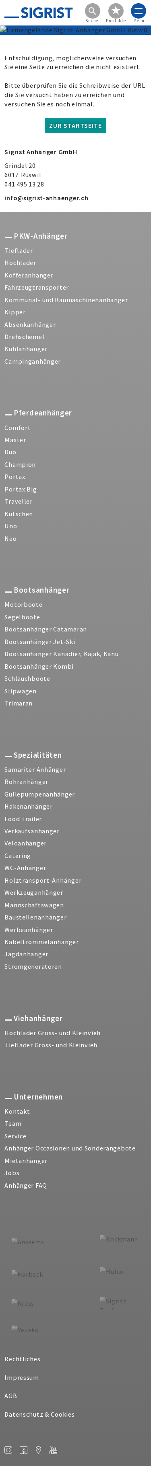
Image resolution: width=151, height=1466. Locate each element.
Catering (17, 856)
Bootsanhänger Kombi (39, 666)
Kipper (14, 312)
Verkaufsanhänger (32, 831)
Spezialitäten (38, 755)
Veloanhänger (25, 843)
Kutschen (18, 514)
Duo (10, 452)
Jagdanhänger (26, 954)
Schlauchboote (27, 678)
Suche (91, 21)
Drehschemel (24, 337)
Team (12, 1123)
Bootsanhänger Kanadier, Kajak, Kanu (61, 654)
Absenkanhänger (30, 324)
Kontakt (17, 1111)
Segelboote (22, 617)
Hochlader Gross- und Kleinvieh (52, 1033)
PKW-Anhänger (40, 236)
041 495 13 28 (24, 184)
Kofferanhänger (28, 275)
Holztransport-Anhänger (42, 880)
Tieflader (18, 250)
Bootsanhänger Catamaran (45, 629)
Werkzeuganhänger (33, 892)
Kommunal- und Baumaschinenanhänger (66, 300)
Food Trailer (23, 819)
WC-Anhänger (25, 868)
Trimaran (18, 703)
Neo (10, 538)
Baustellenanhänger (35, 917)
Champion (20, 464)
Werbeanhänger (28, 930)
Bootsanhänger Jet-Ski (39, 642)
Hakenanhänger (28, 806)
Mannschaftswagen (34, 905)
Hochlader (20, 262)
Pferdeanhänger (43, 412)
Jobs (11, 1173)
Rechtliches (22, 1359)
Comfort (17, 428)
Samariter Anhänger (35, 769)
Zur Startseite (75, 125)
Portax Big (20, 489)
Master (15, 440)
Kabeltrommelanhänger (41, 942)
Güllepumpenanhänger (39, 794)
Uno (10, 526)
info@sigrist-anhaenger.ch (46, 198)
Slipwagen (20, 691)
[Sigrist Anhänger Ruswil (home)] (38, 12)
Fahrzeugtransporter (36, 287)
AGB (10, 1396)
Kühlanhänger (26, 349)
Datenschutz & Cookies (39, 1414)
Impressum (21, 1377)
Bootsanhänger (41, 590)
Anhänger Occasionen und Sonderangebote (69, 1148)
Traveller (18, 501)
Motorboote (23, 604)
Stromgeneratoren (33, 966)
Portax (14, 476)
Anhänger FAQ (25, 1185)
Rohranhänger (26, 781)
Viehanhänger (38, 1018)
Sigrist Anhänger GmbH (40, 152)
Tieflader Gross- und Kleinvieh (50, 1045)
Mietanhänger (26, 1161)
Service (15, 1136)
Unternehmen (38, 1097)
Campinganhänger (32, 361)
